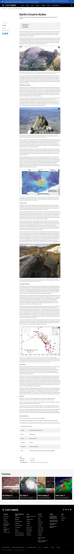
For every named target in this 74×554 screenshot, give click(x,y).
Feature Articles (11, 8)
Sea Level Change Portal (41, 538)
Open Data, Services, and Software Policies (54, 521)
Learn (32, 5)
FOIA (40, 547)
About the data (25, 24)
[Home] (11, 5)
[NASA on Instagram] (66, 509)
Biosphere (17, 519)
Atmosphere (17, 517)
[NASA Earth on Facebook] (63, 509)
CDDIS (43, 418)
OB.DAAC (40, 533)
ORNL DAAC (40, 531)
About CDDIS (25, 25)
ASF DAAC (40, 516)
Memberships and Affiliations (53, 527)
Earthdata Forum (30, 519)
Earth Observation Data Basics (31, 517)
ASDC (39, 518)
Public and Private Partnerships (53, 524)
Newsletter (63, 518)
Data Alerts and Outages (6, 529)
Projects (5, 527)
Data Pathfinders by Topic (19, 515)
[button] (39, 58)
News (6, 8)
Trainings (28, 523)
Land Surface (17, 527)
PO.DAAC (40, 535)
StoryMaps (29, 532)
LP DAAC (40, 525)
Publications (29, 534)
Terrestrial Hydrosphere (19, 535)
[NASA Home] (3, 5)
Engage (43, 5)
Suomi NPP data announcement (32, 2)
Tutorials (28, 525)
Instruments (5, 522)
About (48, 5)
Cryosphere (17, 523)
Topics (27, 5)
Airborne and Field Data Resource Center (42, 541)
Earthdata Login (6, 532)
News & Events (55, 5)
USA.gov (58, 547)
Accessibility (45, 547)
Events (62, 516)
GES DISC (40, 524)
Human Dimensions (18, 525)
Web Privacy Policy (6, 547)
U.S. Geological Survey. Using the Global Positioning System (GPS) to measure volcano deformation (39, 422)
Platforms (5, 520)
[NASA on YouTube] (71, 509)
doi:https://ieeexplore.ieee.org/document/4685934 (49, 412)
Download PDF (25, 27)
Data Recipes (29, 529)
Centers (37, 5)
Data (22, 5)
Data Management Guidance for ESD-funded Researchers (53, 517)
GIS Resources (29, 530)
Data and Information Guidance (18, 547)
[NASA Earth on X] (68, 509)
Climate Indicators (18, 521)
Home (3, 8)
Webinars (28, 521)
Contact (62, 520)
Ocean (16, 529)
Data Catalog (6, 516)
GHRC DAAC (40, 522)
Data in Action (29, 527)
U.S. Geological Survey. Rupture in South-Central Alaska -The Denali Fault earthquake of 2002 (38, 420)
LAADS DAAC (40, 527)
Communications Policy (31, 547)
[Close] (72, 1)
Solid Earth (17, 531)
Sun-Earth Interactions (19, 533)
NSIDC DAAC (40, 529)
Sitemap (52, 547)
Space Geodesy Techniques (6, 524)
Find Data (5, 514)
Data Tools (5, 518)
